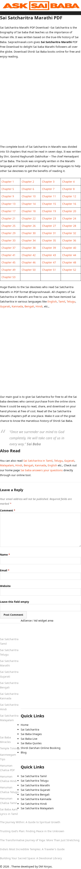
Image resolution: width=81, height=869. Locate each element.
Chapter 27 (49, 226)
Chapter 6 (28, 189)
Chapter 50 (29, 270)
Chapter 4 (68, 181)
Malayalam (7, 465)
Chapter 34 (29, 240)
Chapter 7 (48, 189)
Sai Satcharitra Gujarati (35, 790)
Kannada (17, 306)
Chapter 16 (69, 204)
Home (4, 12)
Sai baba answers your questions (42, 470)
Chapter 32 (69, 233)
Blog (24, 752)
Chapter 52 (69, 270)
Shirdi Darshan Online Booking (40, 748)
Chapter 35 (49, 240)
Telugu (71, 301)
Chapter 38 (29, 248)
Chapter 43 (49, 255)
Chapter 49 (8, 270)
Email (4, 570)
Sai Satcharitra (30, 729)
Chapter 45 (8, 262)
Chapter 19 (49, 211)
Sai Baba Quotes (31, 743)
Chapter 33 (8, 240)
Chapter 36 (69, 240)
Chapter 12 (69, 196)
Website (5, 586)
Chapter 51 (49, 270)
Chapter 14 (29, 204)
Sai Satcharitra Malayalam (37, 808)
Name (5, 554)
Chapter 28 (69, 226)
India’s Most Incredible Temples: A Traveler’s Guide (32, 849)
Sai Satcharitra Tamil (34, 776)
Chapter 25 (8, 226)
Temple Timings (10, 748)
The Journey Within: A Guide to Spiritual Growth (30, 822)
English (52, 301)
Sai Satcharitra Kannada (36, 799)
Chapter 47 (49, 262)
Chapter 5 (8, 189)
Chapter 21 (8, 218)
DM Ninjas (45, 866)
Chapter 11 (49, 196)
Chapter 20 (69, 211)
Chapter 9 (8, 196)
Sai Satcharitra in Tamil (38, 460)
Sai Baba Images (31, 734)
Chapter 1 (8, 181)
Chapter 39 (49, 248)
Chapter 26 (29, 226)
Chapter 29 (8, 233)
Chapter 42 (29, 255)
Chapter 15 (49, 204)
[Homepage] (40, 5)
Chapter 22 (29, 218)
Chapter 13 (8, 204)
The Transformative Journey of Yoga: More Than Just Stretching (39, 840)
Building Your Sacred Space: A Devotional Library (31, 858)
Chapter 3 (48, 181)
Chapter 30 (29, 233)
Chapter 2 (28, 181)
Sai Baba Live (29, 738)
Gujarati (5, 306)
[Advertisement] (40, 104)
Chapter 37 (8, 248)
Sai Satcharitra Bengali (35, 794)
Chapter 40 (69, 248)
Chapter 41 (8, 255)
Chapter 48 (69, 262)
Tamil (61, 301)
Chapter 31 (49, 233)
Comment (7, 510)
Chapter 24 (69, 218)
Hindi (39, 306)
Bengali (29, 306)
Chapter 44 (69, 255)
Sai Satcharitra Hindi (34, 803)
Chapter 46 (29, 262)
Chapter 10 (29, 196)
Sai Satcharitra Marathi (35, 785)
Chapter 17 (8, 211)
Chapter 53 (8, 277)
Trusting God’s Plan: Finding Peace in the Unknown (32, 831)
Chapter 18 (29, 211)
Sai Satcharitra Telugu (35, 780)
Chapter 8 (68, 189)
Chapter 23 (49, 218)
